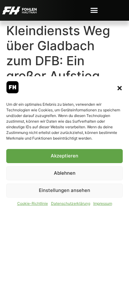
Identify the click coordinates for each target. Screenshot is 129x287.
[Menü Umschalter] (94, 10)
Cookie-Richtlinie (32, 203)
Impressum (102, 203)
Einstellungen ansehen (64, 190)
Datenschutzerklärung (70, 203)
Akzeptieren (64, 156)
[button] (119, 88)
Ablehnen (64, 173)
